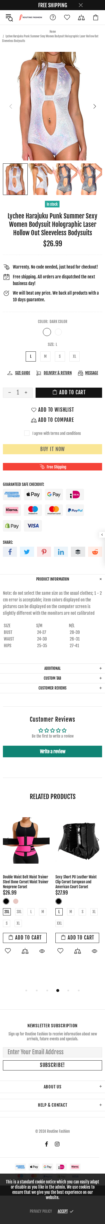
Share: (8, 542)
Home (53, 31)
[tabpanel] (26, 889)
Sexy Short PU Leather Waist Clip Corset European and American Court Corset (76, 882)
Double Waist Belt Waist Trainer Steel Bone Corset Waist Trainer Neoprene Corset (25, 882)
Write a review (52, 751)
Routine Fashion (30, 17)
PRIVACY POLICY (41, 1211)
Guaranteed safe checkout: (23, 484)
